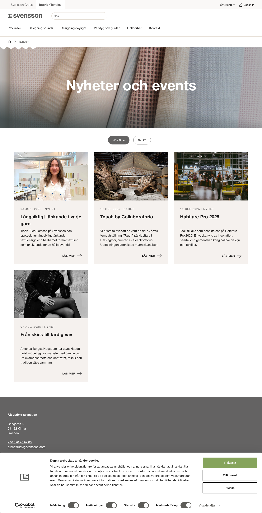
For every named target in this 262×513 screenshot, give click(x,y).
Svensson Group (22, 4)
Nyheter (24, 41)
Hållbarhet (134, 28)
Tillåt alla (230, 462)
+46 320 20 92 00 (20, 442)
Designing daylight (73, 28)
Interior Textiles (50, 4)
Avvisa (230, 487)
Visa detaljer (207, 505)
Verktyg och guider (106, 28)
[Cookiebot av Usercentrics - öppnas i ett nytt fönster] (25, 505)
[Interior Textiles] (10, 42)
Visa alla (119, 140)
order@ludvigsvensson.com (26, 446)
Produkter (14, 28)
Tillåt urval (230, 475)
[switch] (111, 505)
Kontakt (154, 28)
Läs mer (69, 255)
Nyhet (142, 140)
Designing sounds (41, 28)
